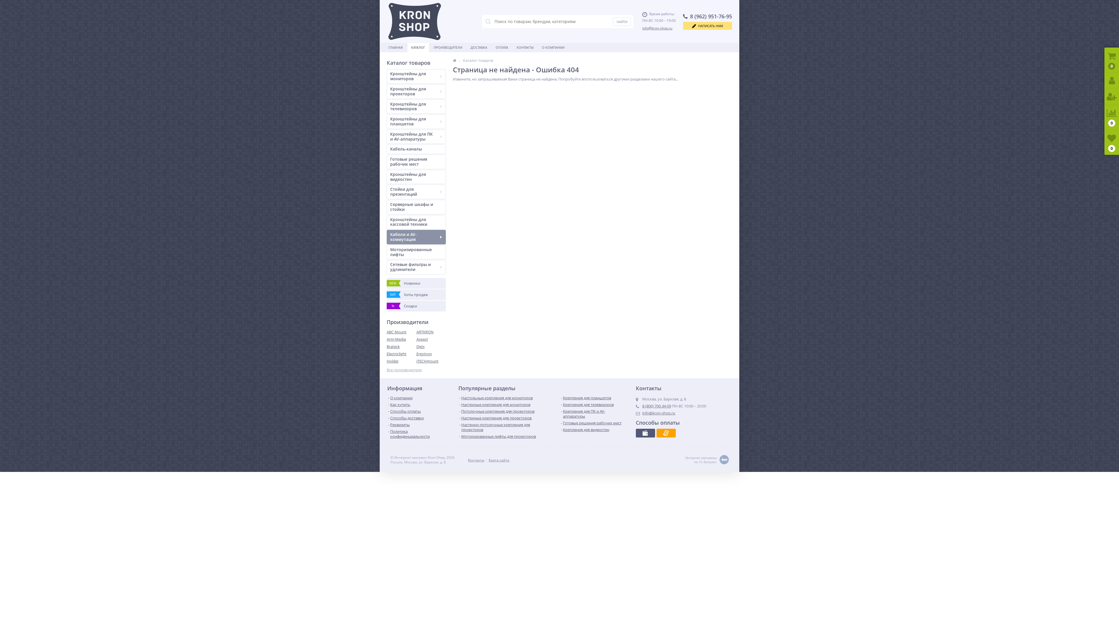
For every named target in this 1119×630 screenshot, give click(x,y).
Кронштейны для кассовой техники (408, 222)
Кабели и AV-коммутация (403, 237)
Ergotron (424, 353)
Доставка (479, 47)
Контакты (525, 47)
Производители (448, 47)
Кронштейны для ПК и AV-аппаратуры (411, 136)
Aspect (422, 339)
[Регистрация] (1111, 97)
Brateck (393, 346)
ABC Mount (397, 332)
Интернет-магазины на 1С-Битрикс (701, 460)
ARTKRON (425, 332)
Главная (395, 47)
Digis (420, 346)
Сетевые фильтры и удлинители (410, 267)
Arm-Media (396, 339)
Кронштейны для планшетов (408, 121)
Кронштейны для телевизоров (408, 106)
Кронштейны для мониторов (408, 76)
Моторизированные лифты (411, 252)
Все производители (404, 370)
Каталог (418, 47)
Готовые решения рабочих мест (408, 161)
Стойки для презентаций (403, 191)
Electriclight (397, 353)
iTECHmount (427, 361)
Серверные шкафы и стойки (411, 207)
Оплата (502, 47)
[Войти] (1111, 81)
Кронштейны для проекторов (408, 91)
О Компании (553, 47)
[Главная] (454, 60)
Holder (393, 361)
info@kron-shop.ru (657, 28)
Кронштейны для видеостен (408, 177)
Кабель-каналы (406, 149)
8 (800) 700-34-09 (656, 406)
